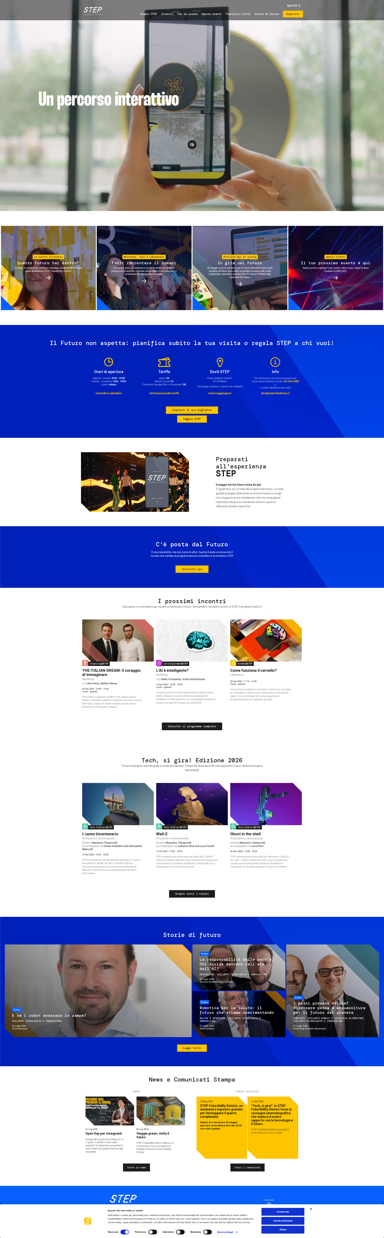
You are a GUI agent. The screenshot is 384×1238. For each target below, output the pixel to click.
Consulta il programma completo (192, 726)
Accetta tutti (283, 1211)
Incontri (167, 14)
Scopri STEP (148, 14)
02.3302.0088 (291, 381)
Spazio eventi (212, 14)
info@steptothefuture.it (275, 393)
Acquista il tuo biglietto (192, 410)
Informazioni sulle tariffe (164, 393)
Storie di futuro (266, 14)
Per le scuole (187, 14)
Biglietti (292, 14)
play (192, 144)
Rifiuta (283, 1229)
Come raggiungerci (219, 393)
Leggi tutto (192, 1048)
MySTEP (292, 5)
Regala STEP (192, 419)
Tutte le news (136, 1167)
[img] (92, 12)
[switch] (152, 1232)
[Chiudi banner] (311, 1209)
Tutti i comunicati (247, 1167)
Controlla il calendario (109, 393)
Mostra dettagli (225, 1232)
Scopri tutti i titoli (192, 894)
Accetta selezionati (282, 1220)
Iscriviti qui (192, 569)
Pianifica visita (238, 14)
